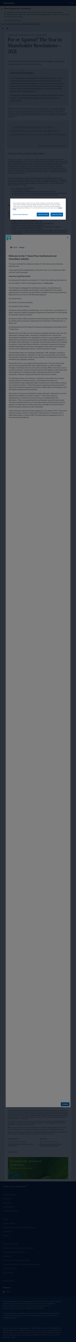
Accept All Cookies (57, 214)
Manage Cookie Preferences (20, 214)
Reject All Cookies (43, 214)
